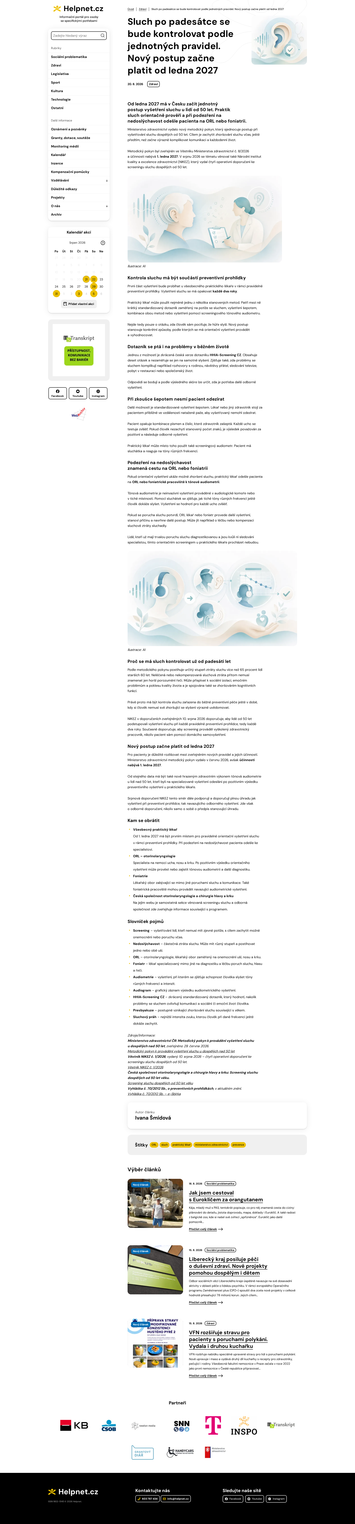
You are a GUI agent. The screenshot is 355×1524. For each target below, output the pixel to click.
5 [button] (94, 294)
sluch (164, 1144)
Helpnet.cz (83, 8)
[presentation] (155, 1203)
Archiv (56, 214)
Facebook (57, 396)
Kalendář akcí (79, 232)
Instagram (98, 396)
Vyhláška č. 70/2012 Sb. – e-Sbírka (154, 1094)
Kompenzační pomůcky (70, 172)
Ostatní (57, 108)
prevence (238, 1144)
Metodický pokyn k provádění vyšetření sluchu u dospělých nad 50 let (181, 1051)
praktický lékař (181, 1144)
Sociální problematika (69, 57)
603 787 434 (149, 1498)
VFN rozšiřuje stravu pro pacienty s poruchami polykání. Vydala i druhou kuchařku (228, 1339)
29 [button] (94, 287)
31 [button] (56, 294)
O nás (55, 206)
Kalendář (58, 155)
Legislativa (60, 74)
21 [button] (86, 279)
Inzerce (57, 163)
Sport (55, 82)
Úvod (131, 9)
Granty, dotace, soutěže (70, 138)
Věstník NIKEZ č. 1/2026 (145, 1067)
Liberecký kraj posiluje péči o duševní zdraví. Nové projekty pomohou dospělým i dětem (228, 1266)
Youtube (77, 396)
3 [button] (79, 294)
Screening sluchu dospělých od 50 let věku (160, 1083)
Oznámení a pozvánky (69, 129)
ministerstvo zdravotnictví (211, 1144)
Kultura (57, 91)
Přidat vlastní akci (81, 304)
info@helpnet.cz (178, 1498)
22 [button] (93, 279)
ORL (154, 1144)
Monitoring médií (65, 146)
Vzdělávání (60, 180)
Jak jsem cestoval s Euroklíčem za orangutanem (226, 1196)
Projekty (58, 197)
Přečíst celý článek (203, 1229)
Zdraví (56, 65)
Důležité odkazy (64, 189)
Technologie (61, 99)
